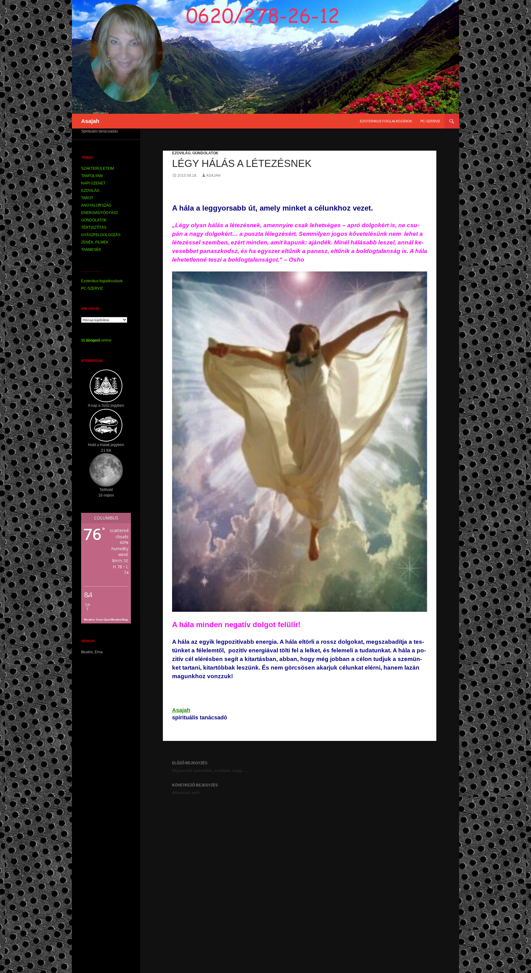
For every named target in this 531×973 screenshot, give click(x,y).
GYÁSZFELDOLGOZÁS (100, 235)
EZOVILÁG (181, 153)
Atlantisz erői (195, 789)
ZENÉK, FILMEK (94, 242)
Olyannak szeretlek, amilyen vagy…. (210, 767)
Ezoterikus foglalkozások (386, 121)
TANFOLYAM (92, 176)
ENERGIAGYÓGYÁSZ (99, 213)
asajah (213, 175)
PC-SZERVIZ (430, 121)
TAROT (87, 198)
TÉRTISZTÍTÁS (93, 227)
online (96, 340)
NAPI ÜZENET (93, 183)
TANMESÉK (91, 249)
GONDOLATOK (205, 153)
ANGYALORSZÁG (96, 205)
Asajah (90, 121)
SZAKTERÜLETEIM (97, 168)
